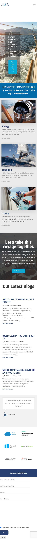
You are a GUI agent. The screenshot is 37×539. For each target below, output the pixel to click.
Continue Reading (7, 323)
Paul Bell (6, 305)
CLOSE (3, 537)
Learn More (5, 138)
